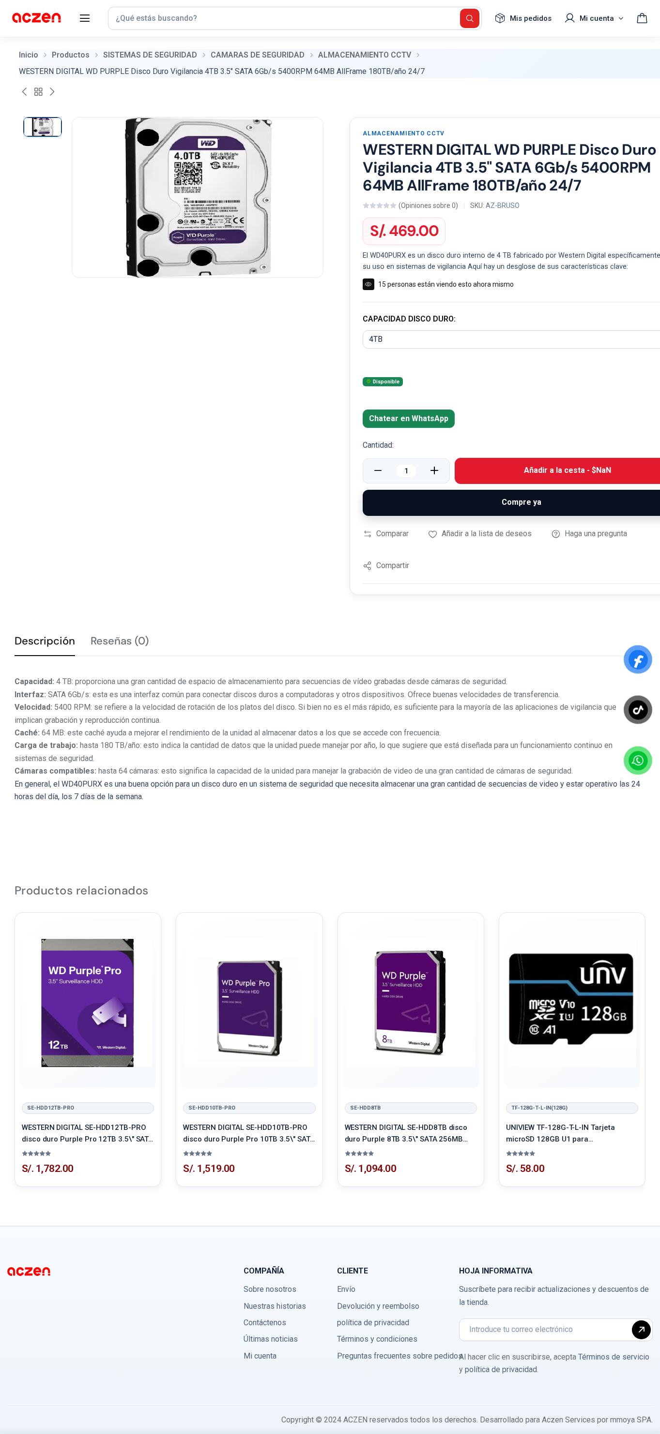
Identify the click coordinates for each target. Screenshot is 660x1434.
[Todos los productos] (38, 92)
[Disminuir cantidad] (378, 471)
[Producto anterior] (25, 92)
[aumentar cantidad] (434, 471)
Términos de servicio (613, 1356)
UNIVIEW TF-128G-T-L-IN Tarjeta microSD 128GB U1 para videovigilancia (560, 1133)
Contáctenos (265, 1322)
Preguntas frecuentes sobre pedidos (399, 1356)
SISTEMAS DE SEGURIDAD (150, 54)
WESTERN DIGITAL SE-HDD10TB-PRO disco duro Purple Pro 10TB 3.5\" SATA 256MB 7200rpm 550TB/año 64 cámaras (248, 1133)
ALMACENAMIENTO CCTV (364, 54)
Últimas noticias (271, 1339)
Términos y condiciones (377, 1339)
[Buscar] (469, 18)
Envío (346, 1289)
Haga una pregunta (596, 533)
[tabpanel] (330, 739)
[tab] (45, 645)
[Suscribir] (641, 1329)
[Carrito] (642, 18)
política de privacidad (373, 1322)
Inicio (28, 54)
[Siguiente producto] (52, 92)
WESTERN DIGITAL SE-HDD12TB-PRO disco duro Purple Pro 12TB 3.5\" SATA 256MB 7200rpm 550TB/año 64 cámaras (87, 1133)
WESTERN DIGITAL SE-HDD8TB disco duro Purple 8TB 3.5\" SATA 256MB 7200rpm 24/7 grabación (406, 1133)
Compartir (392, 565)
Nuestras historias (275, 1306)
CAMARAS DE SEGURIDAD (258, 54)
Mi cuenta (260, 1356)
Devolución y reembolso (378, 1306)
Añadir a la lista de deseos (487, 533)
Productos (71, 54)
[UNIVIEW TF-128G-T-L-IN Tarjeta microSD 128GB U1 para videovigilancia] (572, 1003)
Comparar (392, 533)
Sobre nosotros (270, 1289)
